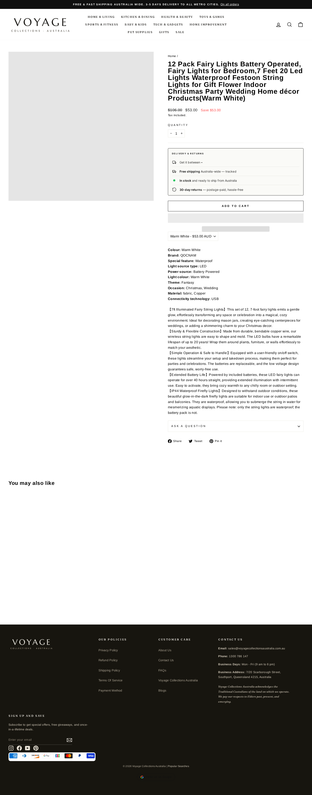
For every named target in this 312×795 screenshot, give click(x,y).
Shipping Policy (109, 670)
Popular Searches (178, 766)
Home (172, 56)
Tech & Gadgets (168, 24)
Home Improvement (208, 24)
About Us (164, 650)
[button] (236, 218)
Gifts (164, 32)
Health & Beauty (177, 16)
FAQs (162, 670)
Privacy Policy (108, 650)
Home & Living (101, 16)
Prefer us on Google (158, 776)
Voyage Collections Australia (178, 680)
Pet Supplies (140, 32)
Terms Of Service (110, 680)
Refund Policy (108, 660)
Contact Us (166, 660)
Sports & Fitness (101, 24)
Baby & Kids (136, 24)
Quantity (178, 125)
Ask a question (188, 426)
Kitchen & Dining (138, 16)
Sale (180, 32)
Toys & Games (212, 16)
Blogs (162, 690)
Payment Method (110, 690)
